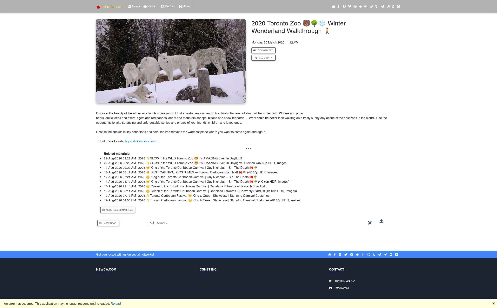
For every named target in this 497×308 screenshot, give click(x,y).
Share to (263, 57)
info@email (342, 288)
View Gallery (265, 50)
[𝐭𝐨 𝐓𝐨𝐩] (381, 222)
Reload (116, 303)
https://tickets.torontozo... (142, 141)
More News (110, 223)
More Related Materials (119, 209)
